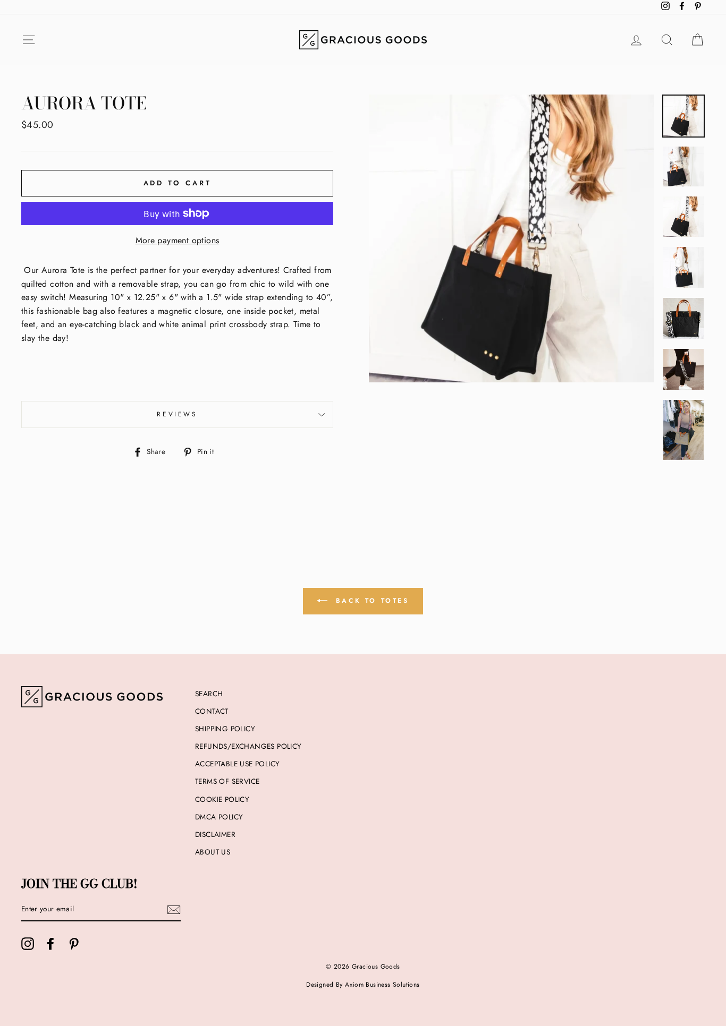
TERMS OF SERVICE (227, 781)
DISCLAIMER (215, 834)
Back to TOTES (370, 600)
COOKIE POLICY (222, 799)
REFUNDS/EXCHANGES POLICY (248, 746)
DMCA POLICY (219, 816)
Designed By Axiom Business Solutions (362, 984)
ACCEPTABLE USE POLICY (237, 763)
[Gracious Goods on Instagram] (27, 943)
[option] (511, 308)
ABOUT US (212, 852)
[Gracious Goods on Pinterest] (73, 943)
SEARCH (209, 693)
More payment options (178, 240)
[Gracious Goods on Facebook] (50, 943)
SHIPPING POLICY (225, 728)
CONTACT (212, 711)
